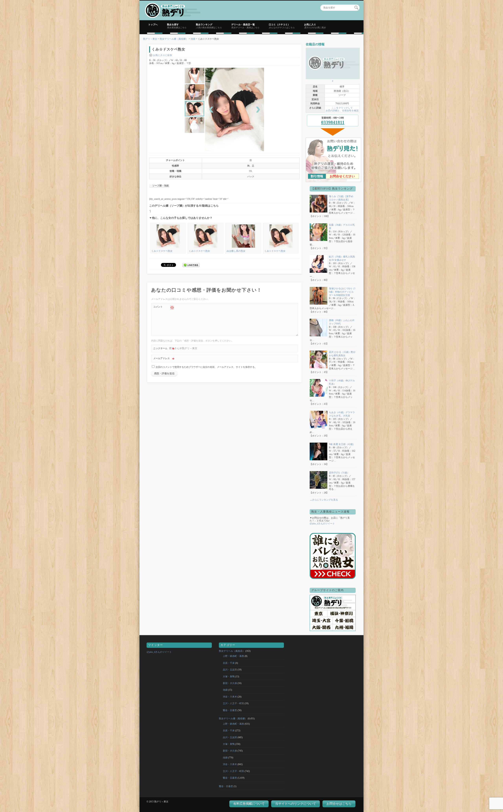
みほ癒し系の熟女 (236, 251)
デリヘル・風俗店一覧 (245, 26)
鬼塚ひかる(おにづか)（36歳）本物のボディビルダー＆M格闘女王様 (342, 292)
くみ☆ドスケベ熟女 (162, 251)
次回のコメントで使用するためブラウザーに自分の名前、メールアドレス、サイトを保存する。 (206, 367)
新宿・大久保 (230, 683)
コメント (163, 307)
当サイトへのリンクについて (295, 803)
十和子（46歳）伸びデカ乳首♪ (342, 382)
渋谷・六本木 (230, 696)
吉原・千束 (229, 663)
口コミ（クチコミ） (282, 26)
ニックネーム (163, 349)
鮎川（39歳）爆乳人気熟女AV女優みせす (342, 258)
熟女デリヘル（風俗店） (232, 651)
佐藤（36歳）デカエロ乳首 (342, 226)
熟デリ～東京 (150, 39)
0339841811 (332, 122)
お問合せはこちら (339, 803)
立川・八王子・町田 (233, 703)
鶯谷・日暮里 (230, 710)
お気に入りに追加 (162, 55)
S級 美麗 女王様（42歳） (342, 444)
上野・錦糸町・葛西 (233, 656)
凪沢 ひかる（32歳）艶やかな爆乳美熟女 (342, 354)
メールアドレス (163, 359)
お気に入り (315, 26)
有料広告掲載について (249, 803)
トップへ (153, 24)
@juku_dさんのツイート (322, 523)
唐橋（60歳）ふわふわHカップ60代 (341, 322)
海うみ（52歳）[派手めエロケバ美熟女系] (341, 198)
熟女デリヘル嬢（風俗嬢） (174, 39)
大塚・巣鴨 (229, 676)
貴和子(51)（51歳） (339, 472)
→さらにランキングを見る (324, 499)
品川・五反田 (230, 669)
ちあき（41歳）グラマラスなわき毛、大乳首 (342, 414)
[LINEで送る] (191, 264)
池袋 (193, 39)
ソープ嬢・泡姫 (160, 185)
